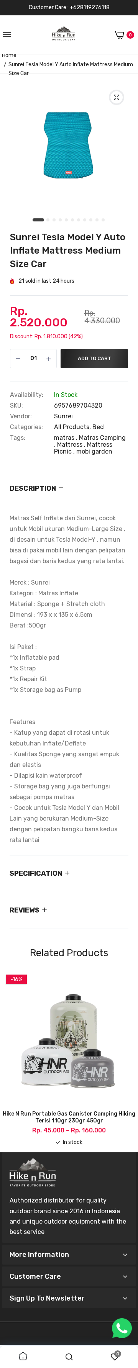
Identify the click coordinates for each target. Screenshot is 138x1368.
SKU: (16, 405)
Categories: (26, 427)
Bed (98, 427)
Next (126, 1058)
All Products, (73, 427)
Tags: (17, 437)
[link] (23, 1357)
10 (97, 220)
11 (103, 220)
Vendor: (21, 416)
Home (9, 55)
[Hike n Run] (63, 35)
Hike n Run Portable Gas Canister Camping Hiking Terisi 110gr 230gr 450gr (69, 1117)
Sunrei (63, 416)
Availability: (26, 395)
